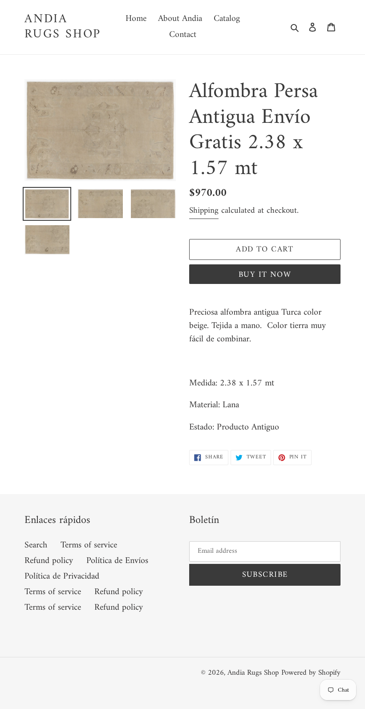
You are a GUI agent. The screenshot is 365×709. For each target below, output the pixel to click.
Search (35, 545)
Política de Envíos (117, 561)
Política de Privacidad (61, 576)
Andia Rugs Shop (62, 27)
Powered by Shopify (311, 673)
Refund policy (48, 561)
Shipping (204, 210)
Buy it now (265, 275)
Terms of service (89, 545)
